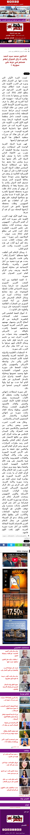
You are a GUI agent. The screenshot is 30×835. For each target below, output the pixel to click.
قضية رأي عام (26, 795)
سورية (4, 535)
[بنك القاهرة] (15, 567)
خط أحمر (26, 538)
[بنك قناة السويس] (15, 631)
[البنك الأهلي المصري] (15, 12)
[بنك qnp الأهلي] (15, 8)
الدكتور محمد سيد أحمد (21, 535)
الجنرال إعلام (11, 535)
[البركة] (15, 15)
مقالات (25, 49)
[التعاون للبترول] (15, 581)
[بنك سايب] (15, 606)
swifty (20, 795)
